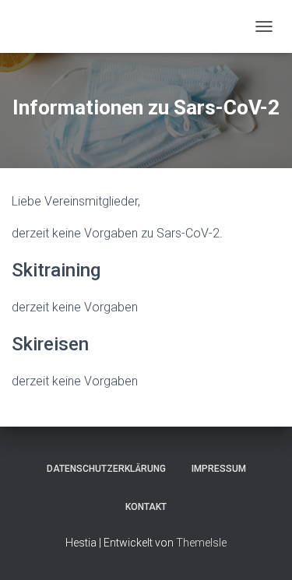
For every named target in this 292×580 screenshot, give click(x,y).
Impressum (219, 468)
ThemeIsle (201, 542)
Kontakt (146, 506)
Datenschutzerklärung (106, 468)
